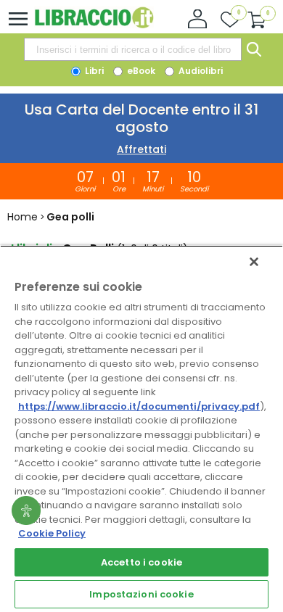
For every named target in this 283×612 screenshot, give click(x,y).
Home (22, 217)
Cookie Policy (52, 533)
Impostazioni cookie (141, 594)
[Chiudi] (254, 261)
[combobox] (133, 49)
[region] (141, 428)
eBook (140, 71)
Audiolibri (199, 71)
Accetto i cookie (141, 562)
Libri (93, 71)
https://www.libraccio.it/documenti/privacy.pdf (139, 406)
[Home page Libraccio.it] (94, 25)
